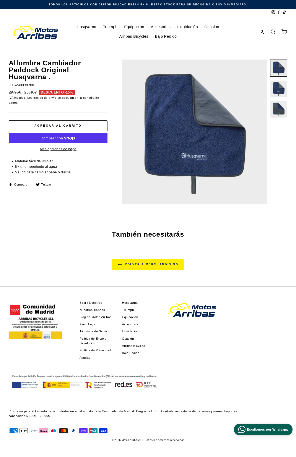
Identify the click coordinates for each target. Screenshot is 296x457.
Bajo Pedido (166, 36)
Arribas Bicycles (133, 36)
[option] (148, 4)
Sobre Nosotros (91, 302)
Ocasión (211, 27)
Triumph (110, 27)
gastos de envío (45, 97)
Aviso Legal (88, 324)
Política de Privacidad (95, 350)
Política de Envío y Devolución (93, 341)
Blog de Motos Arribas (95, 317)
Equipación (134, 27)
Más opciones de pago (58, 149)
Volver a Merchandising (151, 264)
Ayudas (85, 357)
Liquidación (187, 27)
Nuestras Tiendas (92, 310)
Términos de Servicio (95, 331)
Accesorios (161, 27)
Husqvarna (86, 27)
